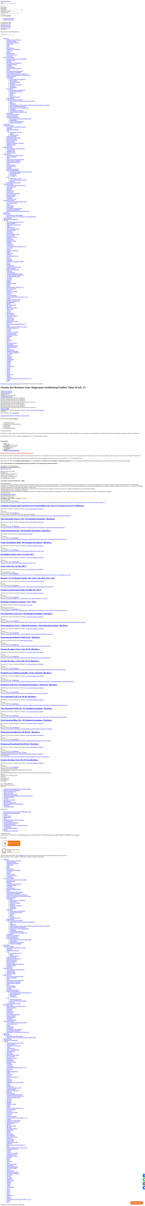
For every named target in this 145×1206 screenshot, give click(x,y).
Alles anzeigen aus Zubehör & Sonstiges (16, 127)
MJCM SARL (10, 309)
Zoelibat (9, 379)
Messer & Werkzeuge (12, 140)
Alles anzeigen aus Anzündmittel (17, 79)
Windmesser (9, 146)
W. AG (8, 367)
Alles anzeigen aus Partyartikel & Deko (16, 185)
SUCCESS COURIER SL (13, 352)
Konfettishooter (10, 190)
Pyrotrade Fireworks (11, 333)
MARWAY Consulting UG (13, 301)
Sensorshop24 (10, 344)
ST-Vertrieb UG (10, 350)
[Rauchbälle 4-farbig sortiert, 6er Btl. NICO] (22, 551)
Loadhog (9, 298)
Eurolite (8, 264)
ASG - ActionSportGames (13, 229)
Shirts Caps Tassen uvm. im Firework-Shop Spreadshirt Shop (21, 216)
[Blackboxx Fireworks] (6, 391)
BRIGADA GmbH (11, 241)
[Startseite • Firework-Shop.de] (5, 1)
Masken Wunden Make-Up (13, 170)
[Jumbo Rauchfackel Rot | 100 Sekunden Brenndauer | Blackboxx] (33, 527)
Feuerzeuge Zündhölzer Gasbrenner (15, 143)
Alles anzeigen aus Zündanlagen (17, 90)
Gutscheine (6, 212)
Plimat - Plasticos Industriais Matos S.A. (16, 324)
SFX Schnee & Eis (11, 166)
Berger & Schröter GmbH (13, 234)
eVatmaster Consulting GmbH (14, 267)
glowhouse (9, 277)
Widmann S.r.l (10, 374)
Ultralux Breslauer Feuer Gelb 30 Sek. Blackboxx (20, 661)
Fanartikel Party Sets (11, 199)
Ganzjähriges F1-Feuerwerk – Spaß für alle (17, 73)
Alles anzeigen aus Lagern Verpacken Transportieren (22, 101)
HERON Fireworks (11, 283)
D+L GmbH (10, 248)
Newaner (9, 311)
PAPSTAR (9, 322)
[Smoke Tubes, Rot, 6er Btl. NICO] (18, 563)
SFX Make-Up (10, 48)
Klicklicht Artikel (11, 53)
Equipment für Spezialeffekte (14, 182)
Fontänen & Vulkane (12, 64)
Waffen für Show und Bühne (13, 49)
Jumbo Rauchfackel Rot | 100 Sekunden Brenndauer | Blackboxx (26, 531)
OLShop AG (10, 317)
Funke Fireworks (11, 272)
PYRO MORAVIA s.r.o (12, 328)
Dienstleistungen (8, 218)
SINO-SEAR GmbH (12, 347)
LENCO (9, 294)
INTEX (8, 286)
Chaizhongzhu (10, 245)
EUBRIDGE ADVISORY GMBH (15, 261)
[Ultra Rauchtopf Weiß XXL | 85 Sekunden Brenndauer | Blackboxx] (34, 705)
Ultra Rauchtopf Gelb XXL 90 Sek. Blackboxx (18, 697)
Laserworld (9, 292)
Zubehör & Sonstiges (9, 125)
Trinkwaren (9, 128)
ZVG (8, 381)
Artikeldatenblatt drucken (7, 396)
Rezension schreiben (7, 392)
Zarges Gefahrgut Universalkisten (18, 106)
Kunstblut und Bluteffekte (13, 42)
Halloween (6, 38)
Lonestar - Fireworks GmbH (13, 299)
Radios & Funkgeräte (12, 139)
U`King (8, 363)
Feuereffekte (10, 56)
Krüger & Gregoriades (12, 291)
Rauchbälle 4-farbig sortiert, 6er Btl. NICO (17, 554)
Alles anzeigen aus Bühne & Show (15, 155)
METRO (9, 303)
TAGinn (9, 355)
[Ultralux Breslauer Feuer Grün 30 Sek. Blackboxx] (26, 646)
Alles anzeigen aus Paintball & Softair (16, 148)
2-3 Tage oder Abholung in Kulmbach (35, 410)
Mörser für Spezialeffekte (16, 122)
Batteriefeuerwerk (11, 60)
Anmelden (8, 15)
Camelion (9, 242)
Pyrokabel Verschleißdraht (13, 114)
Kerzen (8, 204)
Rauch (8, 46)
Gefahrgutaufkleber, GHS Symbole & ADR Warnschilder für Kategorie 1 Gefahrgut (30, 105)
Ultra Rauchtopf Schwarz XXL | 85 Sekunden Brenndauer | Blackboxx (28, 519)
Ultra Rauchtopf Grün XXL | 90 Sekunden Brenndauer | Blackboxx (26, 614)
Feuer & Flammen (11, 165)
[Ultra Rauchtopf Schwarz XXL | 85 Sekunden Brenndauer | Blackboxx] (36, 515)
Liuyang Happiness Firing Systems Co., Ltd (17, 297)
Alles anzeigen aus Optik (16, 132)
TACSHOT (9, 354)
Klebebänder (13, 103)
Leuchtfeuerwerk (11, 67)
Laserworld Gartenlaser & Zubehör (18, 180)
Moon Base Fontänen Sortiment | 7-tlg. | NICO (18, 602)
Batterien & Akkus (11, 144)
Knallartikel (9, 65)
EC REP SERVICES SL (13, 256)
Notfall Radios (10, 205)
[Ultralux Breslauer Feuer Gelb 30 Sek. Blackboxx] (26, 657)
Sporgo (8, 348)
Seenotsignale (10, 113)
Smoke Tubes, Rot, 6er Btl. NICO (13, 566)
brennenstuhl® (10, 239)
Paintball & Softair (8, 147)
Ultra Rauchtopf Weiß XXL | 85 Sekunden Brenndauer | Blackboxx (26, 708)
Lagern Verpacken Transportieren (15, 99)
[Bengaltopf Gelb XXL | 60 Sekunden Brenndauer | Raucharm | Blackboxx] (37, 681)
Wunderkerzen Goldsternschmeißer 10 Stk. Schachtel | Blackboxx (26, 673)
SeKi (8, 341)
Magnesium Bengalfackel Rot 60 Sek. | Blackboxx (20, 744)
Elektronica (9, 258)
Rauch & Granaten (11, 152)
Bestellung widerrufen (137, 1202)
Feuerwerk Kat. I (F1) (12, 54)
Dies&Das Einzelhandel (12, 250)
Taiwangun (9, 356)
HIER (22, 480)
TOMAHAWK (10, 359)
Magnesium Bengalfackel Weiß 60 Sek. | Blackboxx (20, 637)
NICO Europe (10, 313)
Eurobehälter (13, 109)
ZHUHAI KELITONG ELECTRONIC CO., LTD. (19, 378)
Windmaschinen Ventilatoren (13, 162)
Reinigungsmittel (11, 141)
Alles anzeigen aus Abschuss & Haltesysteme (20, 118)
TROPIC (9, 362)
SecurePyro (12, 93)
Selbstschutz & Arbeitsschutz (13, 137)
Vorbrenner (12, 83)
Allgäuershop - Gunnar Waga (14, 224)
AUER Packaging (11, 230)
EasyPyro (12, 95)
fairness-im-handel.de (16, 852)
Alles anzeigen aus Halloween (14, 39)
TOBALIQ (9, 358)
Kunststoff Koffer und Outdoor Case (18, 112)
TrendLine (9, 360)
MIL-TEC (9, 306)
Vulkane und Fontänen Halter (17, 121)
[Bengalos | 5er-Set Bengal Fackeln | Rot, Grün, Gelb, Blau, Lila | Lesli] (35, 574)
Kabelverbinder (10, 98)
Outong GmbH (10, 320)
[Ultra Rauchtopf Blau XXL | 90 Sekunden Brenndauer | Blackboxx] (34, 717)
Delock (8, 249)
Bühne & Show (7, 154)
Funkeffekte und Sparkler (13, 169)
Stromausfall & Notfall (9, 200)
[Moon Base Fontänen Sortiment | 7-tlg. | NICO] (24, 598)
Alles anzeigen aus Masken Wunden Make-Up (21, 171)
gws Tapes (9, 279)
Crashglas (9, 167)
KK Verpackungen (11, 288)
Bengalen (9, 61)
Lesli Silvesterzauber (12, 295)
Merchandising (7, 214)
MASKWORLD (11, 302)
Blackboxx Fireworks (12, 237)
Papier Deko (10, 188)
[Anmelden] (15, 771)
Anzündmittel (10, 78)
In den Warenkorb (14, 418)
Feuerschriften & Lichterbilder (14, 72)
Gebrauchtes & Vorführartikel (11, 219)
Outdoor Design (10, 318)
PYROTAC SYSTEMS (12, 332)
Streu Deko (9, 189)
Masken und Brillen (11, 195)
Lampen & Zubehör (11, 136)
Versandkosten (15, 413)
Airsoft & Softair (11, 150)
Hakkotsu (9, 280)
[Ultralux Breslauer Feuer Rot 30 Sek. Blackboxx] (25, 756)
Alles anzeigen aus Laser (16, 178)
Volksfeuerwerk (10, 366)
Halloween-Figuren (11, 41)
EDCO (8, 257)
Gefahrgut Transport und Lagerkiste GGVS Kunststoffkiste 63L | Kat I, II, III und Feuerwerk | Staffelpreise (42, 506)
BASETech (9, 231)
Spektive (12, 133)
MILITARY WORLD (12, 307)
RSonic (8, 337)
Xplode (8, 375)
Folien (11, 102)
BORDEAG (10, 238)
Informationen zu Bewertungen (8, 494)
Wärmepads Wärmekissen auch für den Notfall (18, 211)
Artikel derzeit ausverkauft (26, 533)
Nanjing (8, 310)
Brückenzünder (13, 80)
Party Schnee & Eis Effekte (13, 193)
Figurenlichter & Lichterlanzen (14, 63)
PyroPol (8, 331)
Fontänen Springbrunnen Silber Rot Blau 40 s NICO (21, 590)
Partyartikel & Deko (8, 184)
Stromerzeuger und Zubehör (13, 209)
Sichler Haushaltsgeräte (12, 345)
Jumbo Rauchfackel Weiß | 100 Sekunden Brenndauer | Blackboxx (26, 542)
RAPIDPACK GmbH (12, 335)
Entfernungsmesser (11, 76)
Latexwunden (10, 44)
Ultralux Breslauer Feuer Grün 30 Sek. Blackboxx (20, 649)
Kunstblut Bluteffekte (15, 173)
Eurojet (8, 263)
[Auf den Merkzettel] (1, 420)
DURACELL (10, 253)
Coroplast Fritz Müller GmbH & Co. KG (16, 246)
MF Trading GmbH (11, 305)
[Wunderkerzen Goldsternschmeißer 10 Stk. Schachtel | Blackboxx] (33, 669)
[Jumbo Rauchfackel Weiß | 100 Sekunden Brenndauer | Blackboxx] (34, 539)
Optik (8, 131)
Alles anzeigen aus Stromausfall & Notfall (17, 201)
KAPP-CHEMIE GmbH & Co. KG (15, 287)
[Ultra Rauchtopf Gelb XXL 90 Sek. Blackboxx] (24, 693)
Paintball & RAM (11, 151)
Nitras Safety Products (12, 316)
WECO (8, 373)
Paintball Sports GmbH (12, 321)
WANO (8, 370)
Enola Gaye (9, 260)
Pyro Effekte (7, 124)
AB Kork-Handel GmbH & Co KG (15, 222)
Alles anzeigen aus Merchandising (15, 215)
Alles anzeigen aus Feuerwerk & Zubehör (17, 59)
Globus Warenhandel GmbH (13, 276)
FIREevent (9, 271)
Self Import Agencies (12, 343)
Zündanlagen (10, 88)
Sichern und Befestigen (12, 116)
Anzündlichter (13, 87)
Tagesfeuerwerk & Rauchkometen (15, 71)
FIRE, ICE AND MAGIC (13, 269)
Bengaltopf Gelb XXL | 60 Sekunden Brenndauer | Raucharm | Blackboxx (29, 685)
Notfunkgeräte (10, 207)
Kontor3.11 (9, 290)
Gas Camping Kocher (12, 203)
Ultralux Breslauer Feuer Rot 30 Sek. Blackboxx (19, 760)
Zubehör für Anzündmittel (16, 84)
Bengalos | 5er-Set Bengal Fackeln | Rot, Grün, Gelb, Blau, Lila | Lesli (27, 578)
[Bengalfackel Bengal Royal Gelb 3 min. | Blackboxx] (14, 752)
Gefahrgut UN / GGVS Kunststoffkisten (19, 107)
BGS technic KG (11, 235)
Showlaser (12, 181)
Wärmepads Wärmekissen (13, 129)
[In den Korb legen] (1, 36)
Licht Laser (9, 50)
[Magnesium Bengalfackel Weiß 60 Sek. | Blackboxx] (27, 634)
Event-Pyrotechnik (11, 268)
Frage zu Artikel (5, 409)
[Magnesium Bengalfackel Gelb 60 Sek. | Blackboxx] (27, 728)
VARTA (9, 365)
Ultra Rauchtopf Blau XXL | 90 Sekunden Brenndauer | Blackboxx (26, 720)
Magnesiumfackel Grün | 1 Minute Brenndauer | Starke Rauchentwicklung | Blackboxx (34, 625)
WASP (8, 371)
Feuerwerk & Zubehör (9, 57)
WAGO (8, 369)
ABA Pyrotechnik (11, 223)
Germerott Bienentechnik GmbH (14, 273)
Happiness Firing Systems (16, 91)
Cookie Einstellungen (9, 806)
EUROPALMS (10, 265)
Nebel (8, 45)
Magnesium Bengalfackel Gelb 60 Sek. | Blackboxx (20, 732)
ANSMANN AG (11, 227)
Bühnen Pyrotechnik (11, 156)
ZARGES (9, 377)
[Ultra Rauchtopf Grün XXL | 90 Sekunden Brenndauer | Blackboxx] (34, 610)
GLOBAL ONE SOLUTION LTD (15, 275)
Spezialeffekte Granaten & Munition (15, 159)
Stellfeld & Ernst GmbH (12, 351)
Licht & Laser (10, 192)
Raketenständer (13, 120)
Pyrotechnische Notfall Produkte (14, 208)
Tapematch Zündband (15, 82)
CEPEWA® (9, 243)
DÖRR (8, 252)
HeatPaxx (9, 282)
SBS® (8, 339)
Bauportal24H (10, 233)
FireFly (11, 94)
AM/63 (8, 226)
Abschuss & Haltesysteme (13, 117)
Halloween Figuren (11, 186)
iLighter (8, 284)
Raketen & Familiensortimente (14, 68)
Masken (8, 52)
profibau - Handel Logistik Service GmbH (17, 326)
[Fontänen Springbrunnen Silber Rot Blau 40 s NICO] (27, 586)
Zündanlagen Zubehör (15, 97)
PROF (8, 325)
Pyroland (9, 329)
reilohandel (9, 336)
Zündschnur (12, 86)
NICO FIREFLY (11, 314)
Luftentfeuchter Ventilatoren (16, 110)
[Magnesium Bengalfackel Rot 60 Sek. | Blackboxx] (26, 740)
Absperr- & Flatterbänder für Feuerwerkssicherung (19, 75)
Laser (8, 177)
